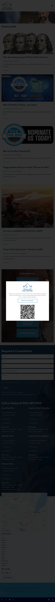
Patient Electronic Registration (27, 300)
